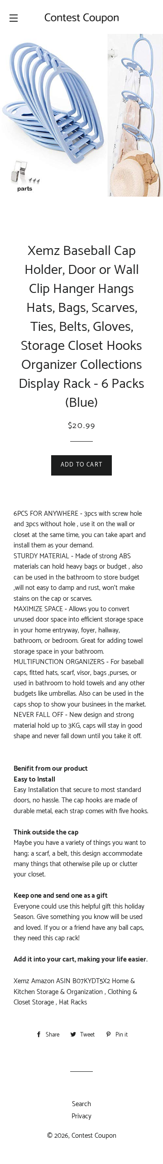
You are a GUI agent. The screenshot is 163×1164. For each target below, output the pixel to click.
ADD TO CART (81, 465)
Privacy (81, 1116)
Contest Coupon (94, 1135)
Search (81, 1104)
